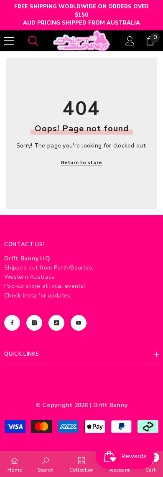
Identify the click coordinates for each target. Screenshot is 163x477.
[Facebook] (12, 323)
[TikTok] (56, 323)
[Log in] (130, 40)
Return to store (81, 162)
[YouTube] (79, 323)
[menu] (9, 41)
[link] (46, 464)
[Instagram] (34, 323)
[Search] (33, 41)
